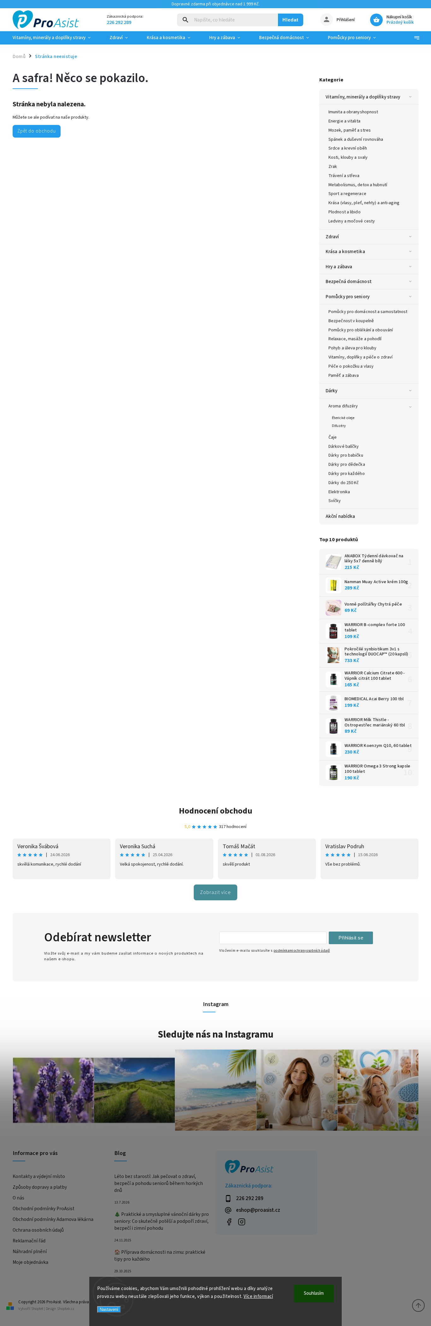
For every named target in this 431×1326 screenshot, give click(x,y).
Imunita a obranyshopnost (353, 112)
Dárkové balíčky (343, 446)
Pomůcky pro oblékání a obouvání (360, 330)
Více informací (258, 1296)
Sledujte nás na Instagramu (216, 1034)
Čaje (332, 437)
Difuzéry (339, 426)
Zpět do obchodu (36, 130)
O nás (18, 1197)
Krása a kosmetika (345, 251)
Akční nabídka (340, 516)
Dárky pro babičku (345, 455)
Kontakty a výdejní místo (39, 1176)
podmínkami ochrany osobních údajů (302, 950)
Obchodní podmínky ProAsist (43, 1208)
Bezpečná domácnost (349, 281)
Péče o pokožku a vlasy (351, 366)
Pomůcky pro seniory (347, 296)
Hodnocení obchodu (215, 811)
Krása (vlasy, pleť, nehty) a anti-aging (363, 203)
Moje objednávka (30, 1262)
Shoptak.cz (65, 1308)
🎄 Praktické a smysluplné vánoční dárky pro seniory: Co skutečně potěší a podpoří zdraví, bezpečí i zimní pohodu (161, 1221)
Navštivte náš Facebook (229, 1222)
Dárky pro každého (346, 474)
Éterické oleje (343, 418)
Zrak (332, 166)
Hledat (290, 19)
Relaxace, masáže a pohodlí (355, 339)
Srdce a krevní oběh (347, 148)
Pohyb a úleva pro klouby (352, 348)
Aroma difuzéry (343, 406)
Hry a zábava (339, 266)
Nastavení (109, 1309)
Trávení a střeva (344, 176)
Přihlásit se (351, 937)
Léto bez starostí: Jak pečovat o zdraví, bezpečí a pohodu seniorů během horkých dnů (158, 1183)
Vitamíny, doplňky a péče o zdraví (360, 357)
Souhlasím (314, 1293)
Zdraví (332, 236)
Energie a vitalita (344, 121)
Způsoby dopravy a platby (40, 1187)
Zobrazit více (215, 892)
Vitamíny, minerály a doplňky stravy (363, 96)
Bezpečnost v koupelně (351, 321)
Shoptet (37, 1308)
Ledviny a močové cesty (351, 221)
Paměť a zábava (343, 375)
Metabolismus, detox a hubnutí (357, 185)
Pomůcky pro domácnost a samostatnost (368, 312)
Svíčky (334, 501)
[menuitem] (56, 37)
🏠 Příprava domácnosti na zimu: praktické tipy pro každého (159, 1256)
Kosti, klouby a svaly (348, 157)
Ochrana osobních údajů (38, 1230)
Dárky (332, 390)
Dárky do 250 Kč (343, 483)
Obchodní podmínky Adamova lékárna (53, 1219)
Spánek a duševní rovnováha (355, 139)
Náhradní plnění (30, 1251)
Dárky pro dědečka (346, 464)
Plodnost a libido (344, 212)
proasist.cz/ (241, 1222)
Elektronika (339, 492)
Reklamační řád (29, 1240)
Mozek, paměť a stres (349, 130)
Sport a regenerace (347, 194)
